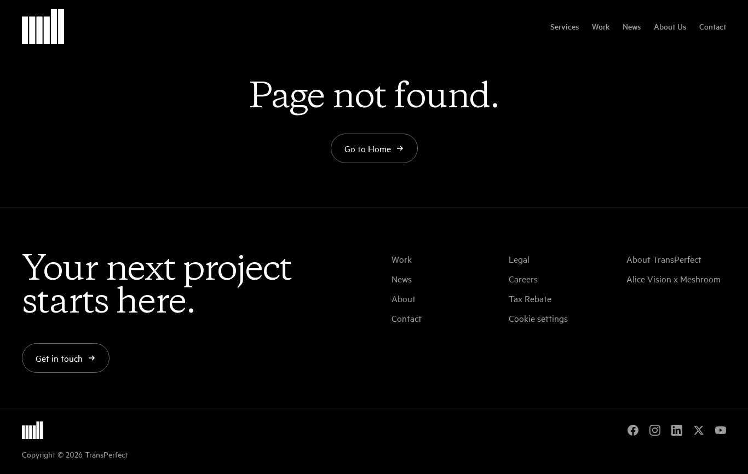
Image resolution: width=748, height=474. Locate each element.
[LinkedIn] (676, 430)
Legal (519, 259)
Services (564, 26)
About (404, 298)
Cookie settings (538, 318)
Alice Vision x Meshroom (673, 279)
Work (600, 26)
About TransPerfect (663, 259)
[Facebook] (633, 430)
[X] (698, 430)
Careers (523, 279)
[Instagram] (654, 430)
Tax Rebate (530, 298)
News (632, 26)
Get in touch (59, 358)
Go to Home (367, 148)
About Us (670, 26)
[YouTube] (720, 430)
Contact (712, 26)
